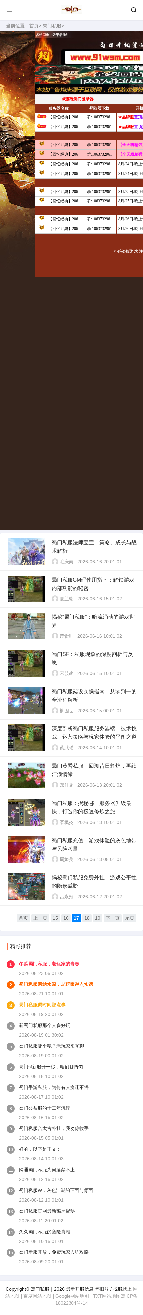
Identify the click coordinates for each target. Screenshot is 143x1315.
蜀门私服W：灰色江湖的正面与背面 (56, 1190)
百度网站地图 (37, 1296)
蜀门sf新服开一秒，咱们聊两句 (51, 1066)
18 (87, 918)
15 (55, 918)
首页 (34, 25)
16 (66, 918)
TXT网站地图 (107, 1296)
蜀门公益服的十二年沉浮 (44, 1108)
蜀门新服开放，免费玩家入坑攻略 (54, 1252)
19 (97, 918)
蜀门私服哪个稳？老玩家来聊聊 (51, 1046)
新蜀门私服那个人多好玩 (44, 1025)
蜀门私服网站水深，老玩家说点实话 (56, 984)
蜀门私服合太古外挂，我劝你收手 (54, 1128)
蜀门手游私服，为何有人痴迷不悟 (54, 1087)
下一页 (113, 918)
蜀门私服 (52, 25)
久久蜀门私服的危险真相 (44, 1231)
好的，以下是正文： (40, 1149)
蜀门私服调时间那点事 (42, 1004)
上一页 (40, 918)
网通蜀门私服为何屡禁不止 (47, 1169)
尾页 (129, 918)
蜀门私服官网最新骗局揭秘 (47, 1211)
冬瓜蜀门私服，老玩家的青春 (49, 963)
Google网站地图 (72, 1296)
